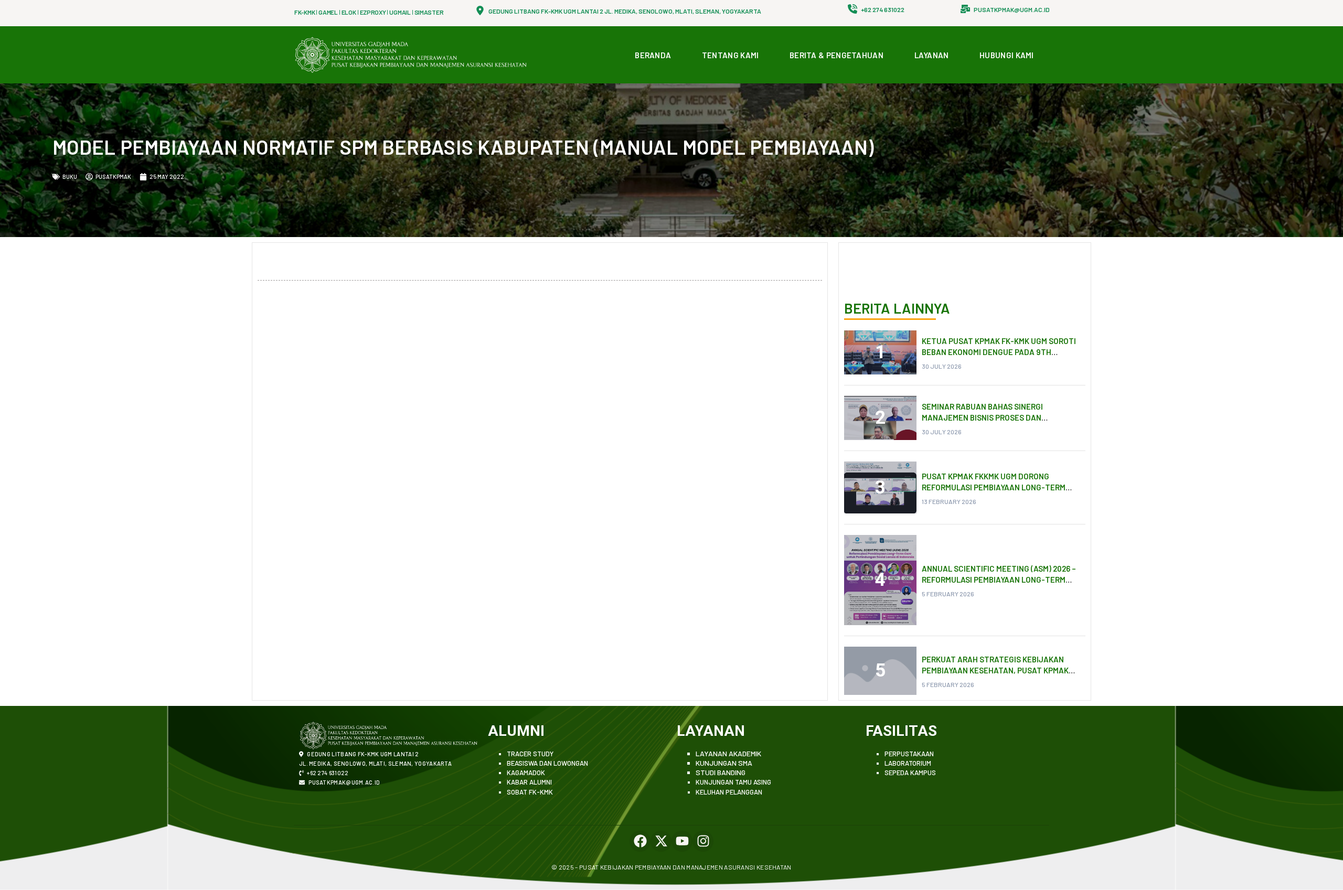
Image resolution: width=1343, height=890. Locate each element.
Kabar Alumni (529, 782)
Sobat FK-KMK (530, 792)
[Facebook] (640, 841)
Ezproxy (373, 12)
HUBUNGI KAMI (1006, 55)
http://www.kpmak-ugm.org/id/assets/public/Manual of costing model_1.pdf (401, 256)
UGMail (399, 12)
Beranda (653, 55)
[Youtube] (682, 841)
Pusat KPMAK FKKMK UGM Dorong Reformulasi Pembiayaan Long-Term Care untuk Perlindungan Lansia (993, 487)
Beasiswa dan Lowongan (547, 763)
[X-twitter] (661, 841)
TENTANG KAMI (730, 55)
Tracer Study (530, 753)
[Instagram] (702, 841)
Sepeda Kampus (910, 772)
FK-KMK (304, 12)
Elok (349, 12)
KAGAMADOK (526, 772)
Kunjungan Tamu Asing (733, 782)
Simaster (429, 12)
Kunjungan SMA (724, 762)
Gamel (328, 12)
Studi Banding (720, 772)
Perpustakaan (909, 753)
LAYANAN (931, 55)
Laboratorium (907, 763)
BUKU (69, 176)
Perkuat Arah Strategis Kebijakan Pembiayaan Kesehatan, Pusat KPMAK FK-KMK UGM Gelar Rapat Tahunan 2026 (998, 670)
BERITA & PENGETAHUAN (836, 55)
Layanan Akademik (728, 753)
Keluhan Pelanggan (729, 792)
